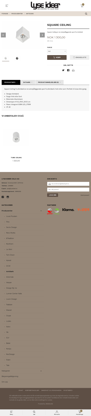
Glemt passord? (85, 195)
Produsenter (7, 211)
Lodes (8, 321)
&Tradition (10, 238)
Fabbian (9, 305)
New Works (10, 233)
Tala (7, 365)
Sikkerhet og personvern (51, 390)
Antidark (10, 271)
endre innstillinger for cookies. (43, 400)
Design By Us (11, 288)
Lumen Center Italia (14, 294)
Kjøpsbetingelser (32, 390)
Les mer (29, 400)
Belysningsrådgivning (10, 376)
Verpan (9, 283)
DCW (8, 266)
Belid (8, 343)
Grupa (8, 316)
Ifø (7, 332)
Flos (7, 222)
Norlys (8, 349)
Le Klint (9, 249)
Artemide (10, 277)
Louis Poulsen (11, 216)
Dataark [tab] (26, 82)
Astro (8, 327)
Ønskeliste (80, 57)
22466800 (10, 185)
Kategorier (6, 371)
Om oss (5, 382)
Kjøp (58, 57)
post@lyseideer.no (12, 188)
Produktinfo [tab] (9, 82)
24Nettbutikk (49, 404)
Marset (9, 310)
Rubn (8, 360)
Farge (49, 47)
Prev (3, 35)
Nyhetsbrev (67, 390)
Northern (9, 244)
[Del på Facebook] (68, 70)
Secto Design (11, 227)
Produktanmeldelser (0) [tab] (48, 82)
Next (42, 35)
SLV (7, 338)
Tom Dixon (10, 255)
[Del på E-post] (73, 70)
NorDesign (10, 354)
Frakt (21, 390)
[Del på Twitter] (63, 70)
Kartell (8, 260)
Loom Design (11, 299)
